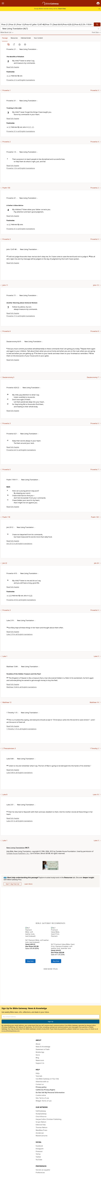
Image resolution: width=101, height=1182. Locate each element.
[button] (98, 3)
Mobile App (40, 1052)
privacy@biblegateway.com (11, 1031)
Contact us (40, 1084)
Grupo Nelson (41, 1122)
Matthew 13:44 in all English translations (22, 687)
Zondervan (40, 1133)
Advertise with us (42, 1081)
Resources (14, 38)
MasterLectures (41, 1136)
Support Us (40, 1063)
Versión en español (43, 1170)
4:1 (9, 224)
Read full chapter (13, 67)
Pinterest (39, 1151)
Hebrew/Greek (26, 38)
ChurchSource (41, 1116)
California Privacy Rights (45, 1090)
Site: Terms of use (42, 1098)
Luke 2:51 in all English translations (20, 821)
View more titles (50, 969)
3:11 (29, 127)
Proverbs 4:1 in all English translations (21, 229)
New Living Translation (15, 848)
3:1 (9, 127)
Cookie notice (41, 1095)
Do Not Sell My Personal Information (50, 1092)
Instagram (39, 1149)
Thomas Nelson (41, 1127)
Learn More (28, 884)
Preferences (40, 1172)
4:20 (30, 596)
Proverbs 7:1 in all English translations (21, 316)
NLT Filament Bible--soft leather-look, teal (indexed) (37, 941)
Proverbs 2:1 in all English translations (21, 80)
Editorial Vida (41, 1125)
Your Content (38, 38)
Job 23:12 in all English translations (19, 544)
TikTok (38, 1154)
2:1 (9, 76)
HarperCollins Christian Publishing (48, 1119)
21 (33, 127)
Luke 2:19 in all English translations (20, 634)
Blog (37, 1058)
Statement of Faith (43, 1049)
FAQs (38, 1073)
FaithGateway (41, 1111)
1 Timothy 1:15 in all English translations (21, 729)
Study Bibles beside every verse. (50, 8)
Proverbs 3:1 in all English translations (21, 131)
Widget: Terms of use (43, 1101)
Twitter (38, 1157)
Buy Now (30, 961)
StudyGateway (41, 1114)
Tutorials (39, 1076)
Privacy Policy (84, 1029)
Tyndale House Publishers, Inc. (17, 853)
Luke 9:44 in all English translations (20, 773)
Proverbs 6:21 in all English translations (21, 450)
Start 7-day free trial (12, 884)
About (38, 1044)
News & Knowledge (43, 1047)
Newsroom (40, 1060)
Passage (5, 38)
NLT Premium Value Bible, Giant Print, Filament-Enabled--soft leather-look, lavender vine (63, 946)
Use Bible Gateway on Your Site (47, 1079)
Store (38, 1055)
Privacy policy (41, 1087)
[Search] (97, 24)
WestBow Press (41, 1130)
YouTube (39, 1160)
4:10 (10, 596)
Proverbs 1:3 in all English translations (21, 168)
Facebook (39, 1146)
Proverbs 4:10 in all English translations (21, 600)
